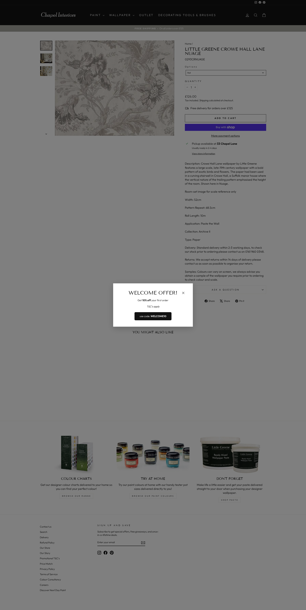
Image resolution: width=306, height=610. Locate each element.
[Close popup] (183, 293)
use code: (153, 316)
